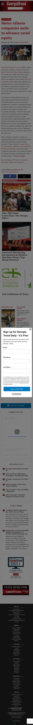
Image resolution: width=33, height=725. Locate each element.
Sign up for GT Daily (16, 389)
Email (5, 347)
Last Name (6, 367)
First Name (6, 357)
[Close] (30, 329)
